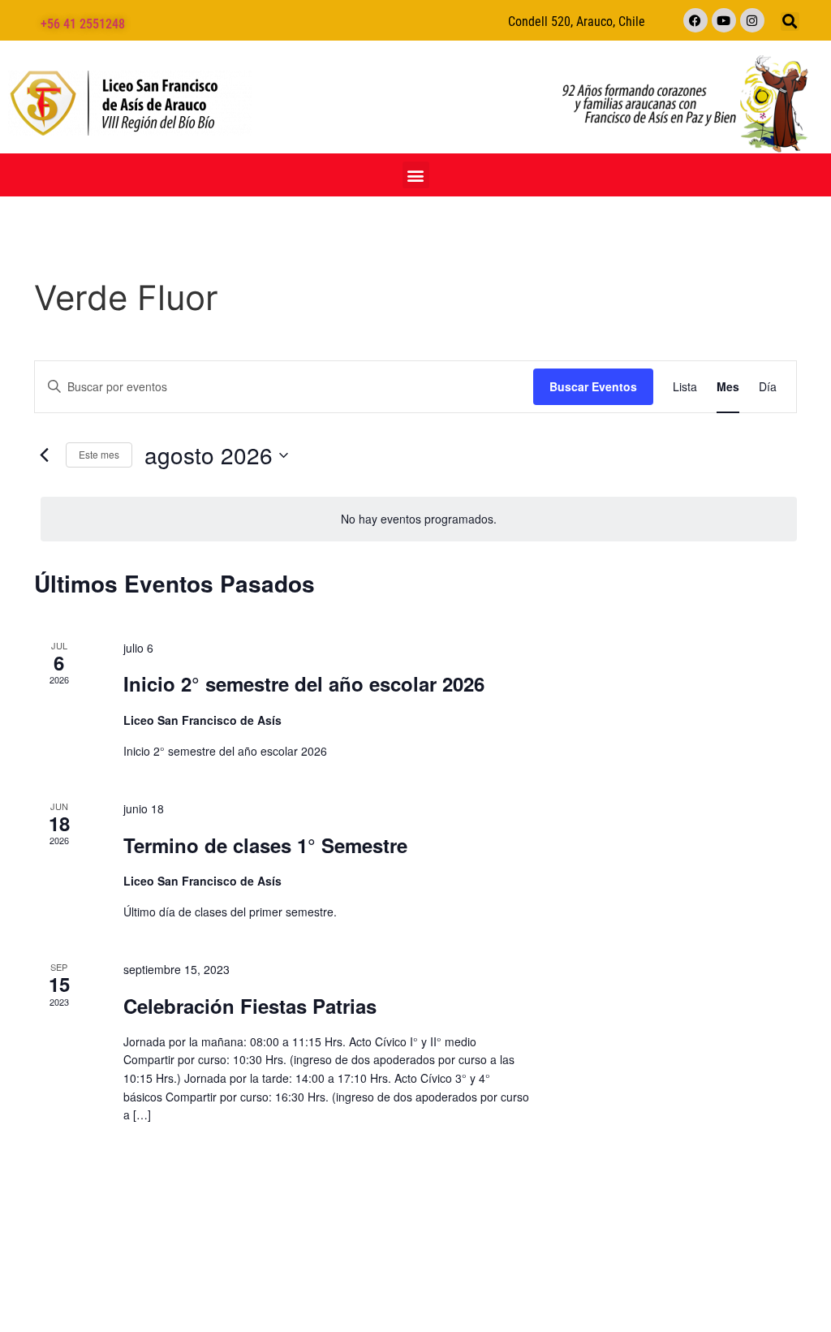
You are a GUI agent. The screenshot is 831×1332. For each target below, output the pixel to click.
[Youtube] (724, 20)
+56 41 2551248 (83, 24)
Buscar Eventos (593, 386)
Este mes (99, 454)
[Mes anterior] (44, 455)
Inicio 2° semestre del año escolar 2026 (303, 683)
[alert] (419, 519)
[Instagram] (752, 20)
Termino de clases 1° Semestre (265, 845)
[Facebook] (695, 20)
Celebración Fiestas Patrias (250, 1005)
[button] (790, 21)
